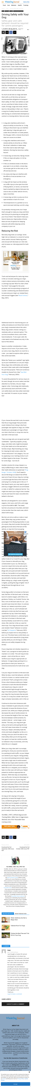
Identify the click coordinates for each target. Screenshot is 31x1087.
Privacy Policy (21, 1078)
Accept (15, 1084)
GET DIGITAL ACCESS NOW (15, 554)
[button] (29, 1072)
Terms (4, 1078)
